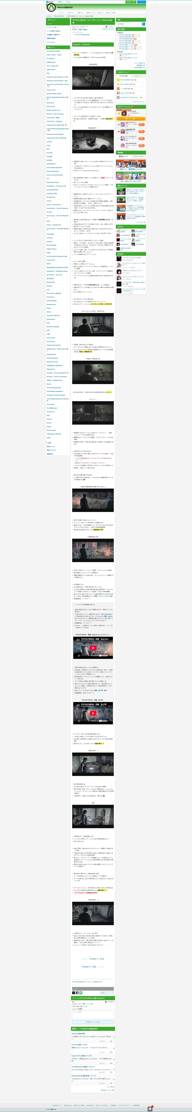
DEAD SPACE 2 (51, 164)
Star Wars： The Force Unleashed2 (57, 376)
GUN (48, 221)
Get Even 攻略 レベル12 (128, 45)
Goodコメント (138, 76)
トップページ (61, 12)
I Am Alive (50, 238)
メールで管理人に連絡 (53, 31)
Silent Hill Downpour (52, 358)
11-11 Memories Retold (53, 51)
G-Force (49, 201)
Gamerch (49, 2)
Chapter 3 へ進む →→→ (93, 967)
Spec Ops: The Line (52, 362)
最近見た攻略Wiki (138, 156)
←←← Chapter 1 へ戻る (93, 959)
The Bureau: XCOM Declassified (56, 395)
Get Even (49, 212)
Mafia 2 (49, 263)
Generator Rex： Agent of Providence (57, 208)
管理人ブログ (50, 450)
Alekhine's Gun (51, 62)
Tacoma (49, 384)
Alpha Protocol (51, 69)
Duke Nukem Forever (53, 182)
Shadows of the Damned (54, 345)
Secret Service (51, 338)
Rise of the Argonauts (53, 326)
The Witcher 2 (51, 411)
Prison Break (50, 297)
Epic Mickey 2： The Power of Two (56, 186)
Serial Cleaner (51, 341)
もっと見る (110, 1087)
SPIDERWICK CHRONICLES (55, 365)
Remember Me (51, 319)
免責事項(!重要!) (51, 38)
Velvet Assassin (51, 430)
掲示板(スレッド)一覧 (107, 1090)
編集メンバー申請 (110, 12)
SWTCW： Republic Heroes (54, 380)
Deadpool (49, 160)
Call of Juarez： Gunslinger (54, 121)
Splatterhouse (51, 369)
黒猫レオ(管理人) (83, 29)
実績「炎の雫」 (99, 690)
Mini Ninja (49, 282)
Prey (48, 289)
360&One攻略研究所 (65, 7)
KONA (48, 252)
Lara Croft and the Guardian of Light (57, 256)
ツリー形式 (90, 1004)
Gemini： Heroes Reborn (54, 204)
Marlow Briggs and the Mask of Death (57, 267)
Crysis (49, 145)
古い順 (85, 1006)
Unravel (49, 423)
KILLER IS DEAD (51, 245)
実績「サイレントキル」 (102, 596)
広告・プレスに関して (102, 1105)
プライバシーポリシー (125, 1105)
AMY (48, 73)
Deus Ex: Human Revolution (55, 175)
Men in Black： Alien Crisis (54, 275)
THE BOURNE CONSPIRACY (55, 391)
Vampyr (49, 426)
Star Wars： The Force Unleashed (56, 373)
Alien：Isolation (51, 66)
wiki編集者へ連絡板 (52, 34)
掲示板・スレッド (90, 12)
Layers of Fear (51, 260)
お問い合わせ (90, 1105)
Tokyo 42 (49, 419)
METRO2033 (50, 278)
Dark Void (49, 153)
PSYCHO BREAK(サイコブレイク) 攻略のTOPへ (87, 982)
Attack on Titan (51, 90)
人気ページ (70, 12)
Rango (48, 308)
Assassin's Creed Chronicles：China (57, 77)
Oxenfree (49, 286)
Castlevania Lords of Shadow (55, 134)
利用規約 (113, 1105)
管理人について (51, 446)
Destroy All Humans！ (53, 171)
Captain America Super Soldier (55, 125)
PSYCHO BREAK (52, 301)
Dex (48, 178)
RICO (48, 323)
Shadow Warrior (51, 354)
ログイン (141, 2)
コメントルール (51, 42)
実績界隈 (49, 454)
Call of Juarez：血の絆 (53, 117)
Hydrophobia (50, 234)
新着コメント (101, 12)
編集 (61, 2)
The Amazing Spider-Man (54, 387)
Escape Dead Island (52, 190)
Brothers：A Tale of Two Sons (55, 114)
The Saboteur (50, 404)
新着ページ (80, 12)
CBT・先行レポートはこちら (130, 181)
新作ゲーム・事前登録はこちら (130, 169)
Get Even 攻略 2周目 (129, 35)
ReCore (49, 312)
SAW (48, 330)
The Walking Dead (52, 408)
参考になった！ (108, 28)
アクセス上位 (123, 76)
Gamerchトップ (57, 1105)
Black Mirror (50, 103)
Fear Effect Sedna (52, 193)
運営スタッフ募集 (79, 1105)
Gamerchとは (68, 1105)
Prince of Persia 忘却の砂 (54, 293)
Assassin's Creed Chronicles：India (57, 80)
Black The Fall (51, 106)
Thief (48, 415)
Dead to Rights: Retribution (54, 167)
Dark (48, 149)
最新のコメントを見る (94, 1022)
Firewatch (49, 197)
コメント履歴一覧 (139, 63)
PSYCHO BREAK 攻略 (82, 35)
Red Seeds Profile (52, 315)
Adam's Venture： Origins (54, 55)
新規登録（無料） (131, 2)
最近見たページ (123, 156)
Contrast (49, 141)
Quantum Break (51, 304)
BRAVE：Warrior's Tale (53, 110)
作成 (69, 2)
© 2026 (48, 1109)
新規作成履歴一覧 (139, 67)
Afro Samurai (50, 58)
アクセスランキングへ (138, 102)
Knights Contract (51, 249)
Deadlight (49, 156)
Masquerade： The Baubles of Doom (57, 271)
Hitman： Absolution (52, 225)
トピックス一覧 (140, 222)
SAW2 (48, 334)
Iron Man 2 (50, 241)
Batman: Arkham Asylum (54, 93)
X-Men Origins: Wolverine (54, 434)
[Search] (143, 24)
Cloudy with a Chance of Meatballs (56, 138)
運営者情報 (136, 1105)
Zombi (48, 437)
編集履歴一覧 (141, 65)
